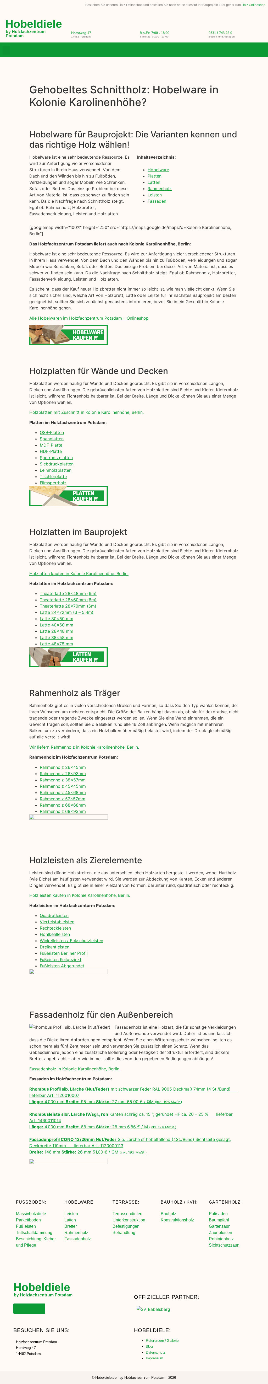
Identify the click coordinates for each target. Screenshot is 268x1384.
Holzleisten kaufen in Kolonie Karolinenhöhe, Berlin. (79, 895)
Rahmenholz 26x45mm (63, 767)
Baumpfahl (219, 1220)
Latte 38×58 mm (56, 637)
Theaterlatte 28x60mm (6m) (68, 599)
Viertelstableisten (57, 921)
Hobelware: (79, 1202)
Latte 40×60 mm (56, 624)
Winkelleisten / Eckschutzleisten (71, 940)
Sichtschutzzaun (224, 1245)
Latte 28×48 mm (56, 631)
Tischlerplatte (53, 476)
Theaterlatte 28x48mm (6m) (68, 593)
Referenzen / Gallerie (162, 1340)
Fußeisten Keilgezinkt (60, 959)
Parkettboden (28, 1220)
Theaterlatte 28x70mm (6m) (68, 606)
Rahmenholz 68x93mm (63, 811)
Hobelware (158, 169)
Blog (149, 1346)
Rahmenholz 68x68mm (63, 805)
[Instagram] (251, 50)
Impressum (154, 1358)
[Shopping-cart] (261, 50)
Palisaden (218, 1213)
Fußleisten (26, 1226)
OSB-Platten (52, 432)
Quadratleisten (54, 915)
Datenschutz (155, 1352)
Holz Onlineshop (253, 5)
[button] (6, 50)
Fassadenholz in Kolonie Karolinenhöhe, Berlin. (74, 1068)
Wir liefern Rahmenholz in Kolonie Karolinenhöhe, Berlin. (84, 747)
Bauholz (168, 1213)
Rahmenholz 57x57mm (62, 798)
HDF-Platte (51, 451)
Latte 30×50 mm (56, 618)
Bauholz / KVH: (179, 1202)
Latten (154, 182)
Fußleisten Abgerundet (62, 965)
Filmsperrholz (53, 482)
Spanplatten (52, 438)
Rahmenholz (160, 188)
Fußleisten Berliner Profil (64, 953)
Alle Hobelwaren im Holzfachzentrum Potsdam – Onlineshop (89, 318)
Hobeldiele (33, 24)
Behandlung (124, 1232)
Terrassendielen (127, 1213)
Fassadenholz (77, 1239)
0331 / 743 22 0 (220, 33)
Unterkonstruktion (129, 1220)
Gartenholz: (225, 1202)
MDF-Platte (51, 445)
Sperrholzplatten (56, 457)
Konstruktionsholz (177, 1220)
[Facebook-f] (240, 50)
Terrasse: (126, 1202)
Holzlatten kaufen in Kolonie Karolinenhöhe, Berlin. (79, 573)
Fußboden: (31, 1202)
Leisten (155, 194)
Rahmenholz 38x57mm (63, 779)
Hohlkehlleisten (55, 934)
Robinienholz (221, 1239)
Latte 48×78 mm (56, 643)
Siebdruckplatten (57, 463)
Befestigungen (126, 1226)
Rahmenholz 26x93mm (63, 773)
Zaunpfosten (220, 1232)
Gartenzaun (220, 1226)
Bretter (70, 1226)
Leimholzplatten (55, 470)
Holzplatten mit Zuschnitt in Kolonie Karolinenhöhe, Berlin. (86, 412)
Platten (154, 176)
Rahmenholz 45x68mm (63, 792)
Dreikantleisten (54, 947)
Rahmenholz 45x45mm (63, 786)
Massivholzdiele (31, 1213)
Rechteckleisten (55, 928)
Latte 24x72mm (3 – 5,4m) (66, 612)
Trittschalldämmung (34, 1232)
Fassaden (157, 201)
